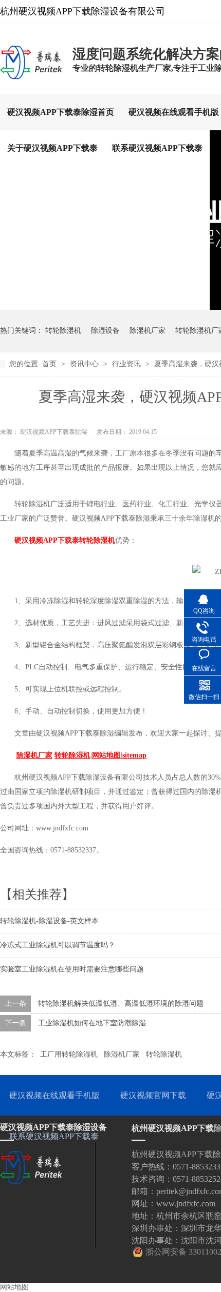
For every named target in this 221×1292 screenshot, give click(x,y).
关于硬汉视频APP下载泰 (52, 148)
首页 (50, 364)
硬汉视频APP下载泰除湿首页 (60, 112)
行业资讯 (127, 364)
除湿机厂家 (147, 330)
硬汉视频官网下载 (153, 1095)
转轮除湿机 (63, 330)
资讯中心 (85, 364)
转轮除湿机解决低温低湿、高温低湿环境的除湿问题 (121, 1003)
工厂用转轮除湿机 (69, 1054)
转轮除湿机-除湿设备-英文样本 (49, 921)
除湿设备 (105, 330)
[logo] (31, 78)
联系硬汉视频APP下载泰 (157, 148)
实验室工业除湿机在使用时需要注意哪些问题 (72, 969)
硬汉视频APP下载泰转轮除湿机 (64, 540)
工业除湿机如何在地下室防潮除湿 (92, 1023)
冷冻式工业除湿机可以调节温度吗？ (57, 945)
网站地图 (14, 1287)
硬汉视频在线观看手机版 (54, 1095)
